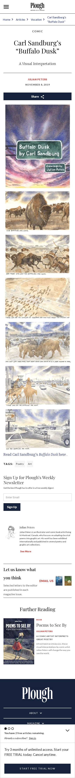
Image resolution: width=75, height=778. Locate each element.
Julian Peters (37, 79)
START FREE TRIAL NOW (37, 768)
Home (6, 19)
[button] (6, 6)
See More (25, 551)
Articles (20, 19)
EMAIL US (46, 580)
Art (30, 464)
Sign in (32, 738)
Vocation (36, 19)
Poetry (20, 464)
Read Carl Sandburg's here (35, 454)
